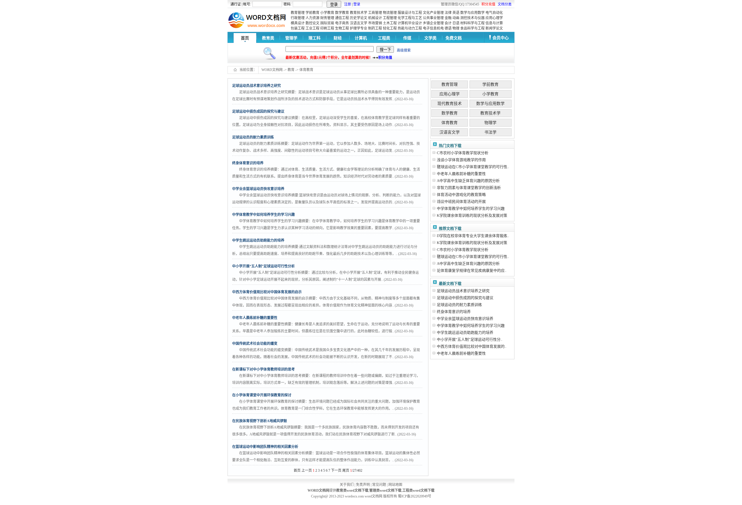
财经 (338, 38)
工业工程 (312, 28)
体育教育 (306, 70)
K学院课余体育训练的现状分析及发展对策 (472, 215)
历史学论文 (358, 18)
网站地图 (395, 485)
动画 (455, 18)
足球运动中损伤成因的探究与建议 (465, 298)
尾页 (345, 470)
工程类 (384, 38)
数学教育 (342, 13)
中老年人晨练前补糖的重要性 (461, 174)
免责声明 (363, 485)
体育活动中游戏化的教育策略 (461, 194)
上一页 (306, 470)
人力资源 (312, 18)
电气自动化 (494, 13)
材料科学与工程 (472, 23)
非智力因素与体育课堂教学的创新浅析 (469, 187)
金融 (448, 18)
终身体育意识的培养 (454, 311)
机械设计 (375, 18)
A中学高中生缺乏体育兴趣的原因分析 (468, 180)
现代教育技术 (449, 103)
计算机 (361, 38)
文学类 (430, 38)
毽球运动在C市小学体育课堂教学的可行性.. (473, 167)
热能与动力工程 (410, 28)
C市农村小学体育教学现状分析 (462, 153)
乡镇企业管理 (433, 23)
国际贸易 (327, 23)
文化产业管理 (433, 13)
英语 (455, 13)
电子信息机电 (433, 28)
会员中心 (500, 38)
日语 (455, 23)
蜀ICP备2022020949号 (414, 496)
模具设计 (298, 23)
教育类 (268, 38)
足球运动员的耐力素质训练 (459, 304)
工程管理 (390, 18)
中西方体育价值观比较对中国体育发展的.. (471, 346)
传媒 (407, 38)
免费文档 (453, 38)
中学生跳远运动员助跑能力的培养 (465, 332)
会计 (448, 23)
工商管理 (375, 13)
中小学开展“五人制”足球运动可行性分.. (469, 339)
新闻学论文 (494, 28)
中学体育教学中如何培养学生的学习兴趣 (471, 208)
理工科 (314, 38)
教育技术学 (358, 13)
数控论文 (312, 23)
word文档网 (373, 496)
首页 (245, 38)
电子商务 (342, 23)
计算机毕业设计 (410, 23)
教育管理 (298, 13)
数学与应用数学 (472, 13)
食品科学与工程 (472, 28)
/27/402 (356, 470)
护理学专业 (358, 28)
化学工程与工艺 (410, 18)
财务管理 (327, 18)
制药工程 (375, 28)
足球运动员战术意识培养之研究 (463, 291)
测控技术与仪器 (472, 18)
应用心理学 (494, 18)
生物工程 (342, 28)
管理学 (291, 38)
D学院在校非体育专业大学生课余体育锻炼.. (473, 236)
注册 (347, 4)
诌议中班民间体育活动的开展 (461, 201)
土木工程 (390, 23)
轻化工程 (390, 28)
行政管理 (298, 18)
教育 (291, 70)
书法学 (490, 132)
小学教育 (327, 13)
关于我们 (347, 485)
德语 (448, 28)
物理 (455, 28)
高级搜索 (404, 50)
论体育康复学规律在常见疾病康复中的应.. (471, 270)
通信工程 (342, 18)
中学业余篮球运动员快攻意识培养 (465, 318)
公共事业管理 (433, 18)
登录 (356, 4)
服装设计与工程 (410, 13)
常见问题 (379, 485)
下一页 (336, 470)
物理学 (490, 123)
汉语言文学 (358, 23)
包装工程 (298, 28)
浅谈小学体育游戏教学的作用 (461, 160)
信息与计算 (494, 23)
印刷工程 (327, 28)
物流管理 (390, 13)
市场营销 (375, 23)
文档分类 (505, 4)
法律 (448, 13)
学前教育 (312, 13)
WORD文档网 (272, 70)
